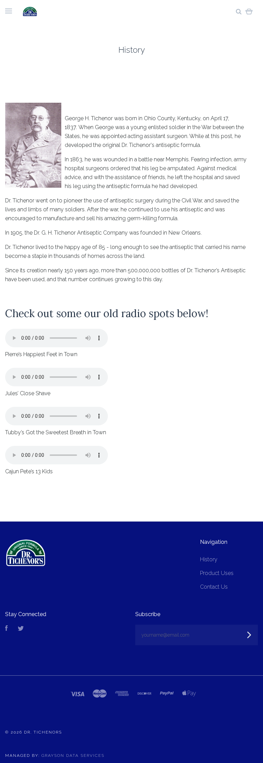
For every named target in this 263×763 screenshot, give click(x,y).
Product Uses (217, 573)
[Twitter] (21, 629)
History (208, 559)
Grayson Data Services (72, 755)
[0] (249, 11)
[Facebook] (6, 629)
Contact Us (214, 587)
